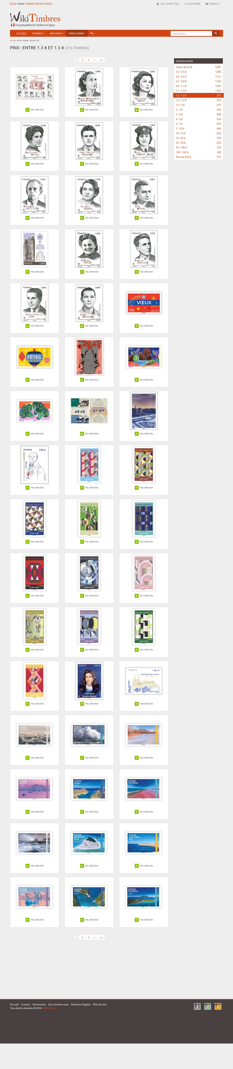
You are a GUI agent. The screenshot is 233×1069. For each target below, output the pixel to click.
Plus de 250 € (198, 156)
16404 (20, 3)
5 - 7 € (198, 123)
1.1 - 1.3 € (198, 90)
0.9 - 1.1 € (198, 85)
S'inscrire (193, 3)
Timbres (37, 33)
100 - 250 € (198, 152)
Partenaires (39, 1004)
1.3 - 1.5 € (198, 95)
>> (101, 59)
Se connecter (169, 3)
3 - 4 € (198, 114)
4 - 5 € (198, 119)
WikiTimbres (49, 1008)
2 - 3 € (198, 109)
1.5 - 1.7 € (198, 100)
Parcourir (76, 33)
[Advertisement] (156, 19)
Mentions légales (81, 1004)
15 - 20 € (198, 137)
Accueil (21, 33)
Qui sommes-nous (58, 1004)
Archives (56, 33)
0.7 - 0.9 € (198, 81)
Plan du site (99, 1004)
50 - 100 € (198, 147)
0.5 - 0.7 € (198, 76)
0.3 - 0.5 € (198, 71)
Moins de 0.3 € (198, 67)
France (213, 3)
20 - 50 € (198, 142)
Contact (25, 1004)
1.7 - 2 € (198, 104)
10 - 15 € (198, 133)
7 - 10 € (198, 128)
